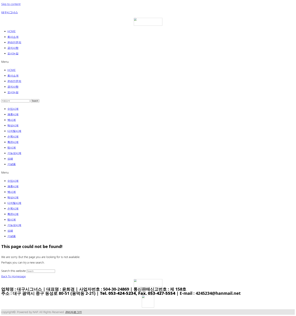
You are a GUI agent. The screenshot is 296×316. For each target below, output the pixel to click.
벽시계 (11, 120)
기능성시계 (14, 153)
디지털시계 (14, 131)
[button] (148, 61)
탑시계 (11, 147)
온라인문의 (14, 42)
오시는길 (12, 53)
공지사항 (12, 48)
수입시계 (12, 109)
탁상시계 (12, 125)
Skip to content (11, 4)
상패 (10, 158)
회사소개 (12, 37)
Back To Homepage (13, 276)
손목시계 (12, 136)
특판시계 (12, 142)
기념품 (11, 164)
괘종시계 (12, 114)
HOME (11, 31)
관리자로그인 (73, 312)
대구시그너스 (9, 12)
